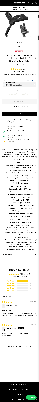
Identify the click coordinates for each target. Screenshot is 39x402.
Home (19, 46)
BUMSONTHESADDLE (19, 389)
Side (19, 90)
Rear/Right (25, 94)
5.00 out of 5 (25, 274)
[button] (16, 69)
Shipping (17, 74)
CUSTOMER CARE (19, 399)
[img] (7, 302)
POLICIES (19, 394)
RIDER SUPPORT (19, 385)
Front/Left (13, 94)
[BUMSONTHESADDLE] (19, 2)
